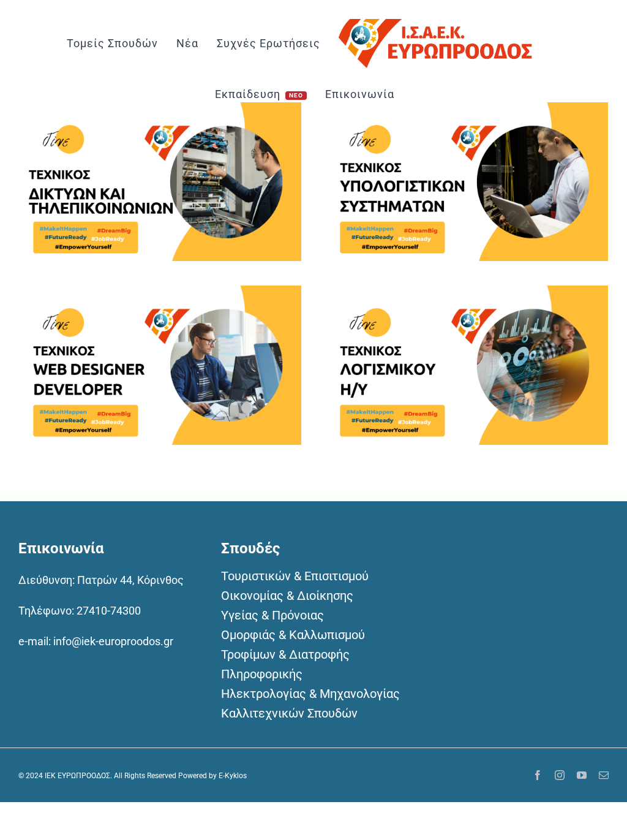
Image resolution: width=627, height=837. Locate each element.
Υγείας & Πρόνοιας (272, 615)
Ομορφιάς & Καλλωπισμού (293, 634)
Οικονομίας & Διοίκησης (287, 595)
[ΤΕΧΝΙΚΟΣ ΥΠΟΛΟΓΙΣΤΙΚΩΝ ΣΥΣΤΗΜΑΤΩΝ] (466, 111)
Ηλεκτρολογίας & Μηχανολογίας (310, 693)
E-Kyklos (233, 775)
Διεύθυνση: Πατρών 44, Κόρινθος (101, 580)
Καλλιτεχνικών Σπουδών (289, 713)
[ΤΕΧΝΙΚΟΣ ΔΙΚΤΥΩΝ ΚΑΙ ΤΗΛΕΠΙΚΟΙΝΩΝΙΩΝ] (159, 111)
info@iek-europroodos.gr (113, 641)
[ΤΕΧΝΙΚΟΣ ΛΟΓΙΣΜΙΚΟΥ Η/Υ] (466, 295)
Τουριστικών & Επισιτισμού (295, 576)
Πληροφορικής (261, 674)
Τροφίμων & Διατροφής (285, 654)
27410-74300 (109, 610)
